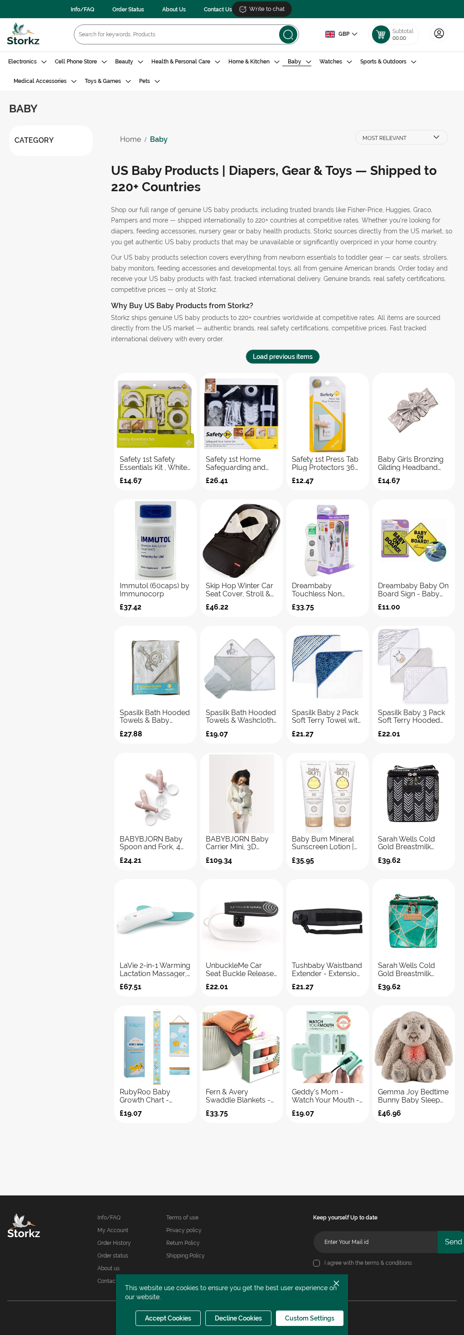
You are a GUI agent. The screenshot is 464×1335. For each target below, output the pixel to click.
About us (108, 1268)
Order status (112, 1256)
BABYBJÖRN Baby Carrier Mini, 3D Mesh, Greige (237, 843)
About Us (174, 9)
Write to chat (267, 8)
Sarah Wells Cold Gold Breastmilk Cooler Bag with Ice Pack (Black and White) (410, 843)
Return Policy (183, 1243)
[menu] (232, 71)
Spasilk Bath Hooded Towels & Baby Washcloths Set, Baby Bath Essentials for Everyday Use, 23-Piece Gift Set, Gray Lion (155, 717)
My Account (112, 1230)
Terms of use (182, 1217)
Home (130, 139)
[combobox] (186, 34)
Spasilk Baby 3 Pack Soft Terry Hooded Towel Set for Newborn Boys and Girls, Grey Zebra (411, 717)
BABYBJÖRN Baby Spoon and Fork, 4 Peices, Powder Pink (153, 843)
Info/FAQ (82, 9)
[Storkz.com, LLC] (27, 1227)
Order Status (128, 9)
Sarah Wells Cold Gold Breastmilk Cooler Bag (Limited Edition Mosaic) (411, 969)
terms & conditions (388, 1263)
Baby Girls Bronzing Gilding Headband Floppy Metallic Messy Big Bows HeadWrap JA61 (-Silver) (411, 463)
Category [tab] (34, 140)
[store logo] (23, 35)
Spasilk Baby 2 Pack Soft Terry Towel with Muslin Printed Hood (327, 717)
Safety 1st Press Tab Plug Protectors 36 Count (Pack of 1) (325, 463)
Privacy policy (184, 1230)
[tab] (232, 71)
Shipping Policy (185, 1256)
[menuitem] (27, 62)
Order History (114, 1243)
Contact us (111, 1281)
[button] (341, 34)
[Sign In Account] (439, 41)
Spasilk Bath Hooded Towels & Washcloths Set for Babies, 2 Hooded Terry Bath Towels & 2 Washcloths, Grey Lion (241, 717)
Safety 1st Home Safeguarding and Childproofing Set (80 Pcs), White (241, 463)
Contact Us (218, 9)
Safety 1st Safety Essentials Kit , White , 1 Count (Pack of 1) (155, 463)
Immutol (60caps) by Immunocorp (154, 590)
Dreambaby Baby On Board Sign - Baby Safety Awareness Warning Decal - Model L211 (413, 590)
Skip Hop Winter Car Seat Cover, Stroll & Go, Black (239, 590)
